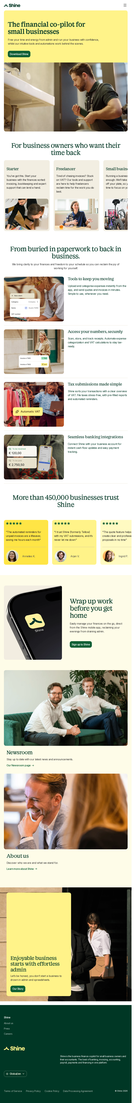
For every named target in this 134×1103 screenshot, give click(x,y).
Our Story (17, 988)
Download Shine (19, 54)
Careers (8, 1034)
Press (7, 1028)
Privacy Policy (33, 1091)
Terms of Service (13, 1091)
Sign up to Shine (81, 644)
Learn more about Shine (20, 868)
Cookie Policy (52, 1091)
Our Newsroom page (19, 765)
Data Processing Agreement (77, 1091)
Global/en (15, 1073)
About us (8, 1023)
